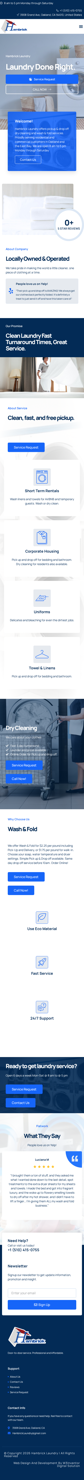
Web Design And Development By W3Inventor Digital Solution (46, 1464)
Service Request (44, 79)
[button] (81, 26)
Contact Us (28, 160)
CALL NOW (40, 89)
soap (28, 854)
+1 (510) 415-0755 (23, 1249)
